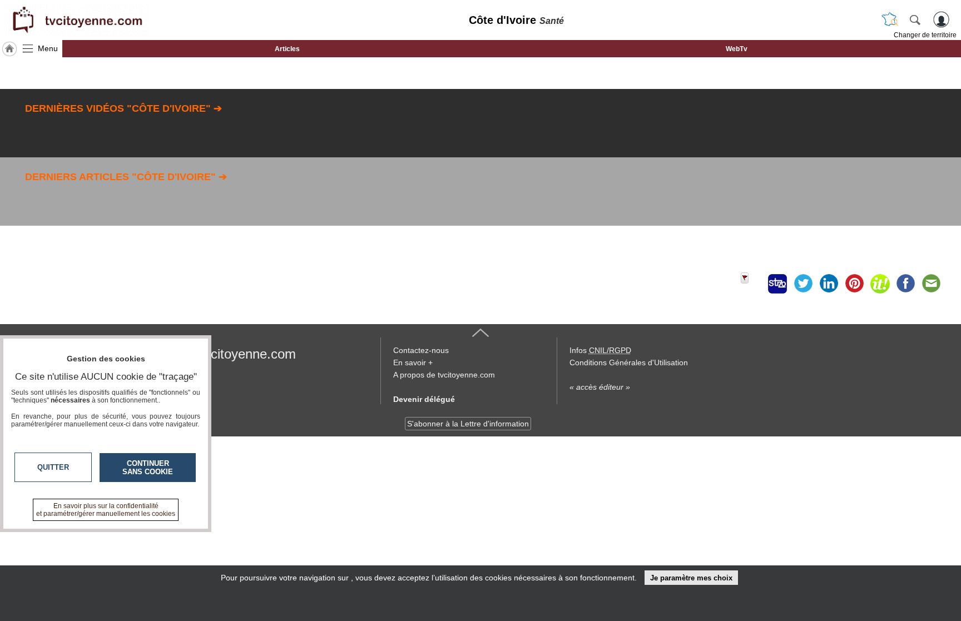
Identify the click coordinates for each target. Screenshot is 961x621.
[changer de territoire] (889, 19)
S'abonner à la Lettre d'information (468, 423)
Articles (287, 49)
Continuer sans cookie (147, 467)
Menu (48, 48)
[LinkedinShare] (829, 283)
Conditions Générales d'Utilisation (628, 362)
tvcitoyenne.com (248, 353)
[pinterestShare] (854, 283)
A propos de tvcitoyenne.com (444, 374)
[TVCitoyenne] (76, 20)
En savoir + (413, 362)
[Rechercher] (914, 19)
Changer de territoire (925, 35)
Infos (600, 350)
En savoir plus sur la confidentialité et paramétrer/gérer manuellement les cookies (105, 510)
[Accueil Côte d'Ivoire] (9, 49)
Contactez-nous (421, 350)
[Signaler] (752, 283)
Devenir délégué (424, 399)
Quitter (53, 467)
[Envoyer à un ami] (931, 283)
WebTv (736, 49)
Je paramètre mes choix (691, 578)
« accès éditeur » (599, 386)
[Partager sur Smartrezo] (777, 283)
